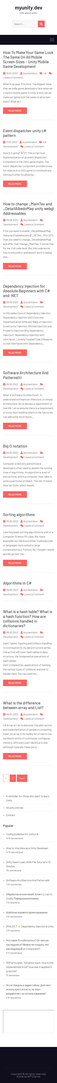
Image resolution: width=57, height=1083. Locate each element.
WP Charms (33, 1076)
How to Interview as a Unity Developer (27, 848)
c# (45, 73)
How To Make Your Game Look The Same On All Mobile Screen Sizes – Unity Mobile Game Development (28, 59)
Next (22, 778)
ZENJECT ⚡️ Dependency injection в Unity (30, 926)
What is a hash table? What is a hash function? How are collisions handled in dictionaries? (27, 618)
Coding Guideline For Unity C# (22, 834)
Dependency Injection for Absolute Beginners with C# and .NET (26, 291)
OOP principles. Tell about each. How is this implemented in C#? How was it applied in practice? (30, 967)
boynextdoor (30, 73)
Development (10, 146)
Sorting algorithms (19, 514)
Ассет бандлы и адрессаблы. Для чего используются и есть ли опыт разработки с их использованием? (28, 989)
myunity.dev (28, 7)
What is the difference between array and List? (23, 705)
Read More (15, 110)
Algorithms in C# (17, 583)
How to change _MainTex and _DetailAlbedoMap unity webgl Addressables (28, 208)
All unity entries (14, 807)
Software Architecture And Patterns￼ (28, 880)
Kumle (20, 1076)
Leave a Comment (13, 77)
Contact (10, 814)
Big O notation (15, 446)
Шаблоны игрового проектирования (26, 912)
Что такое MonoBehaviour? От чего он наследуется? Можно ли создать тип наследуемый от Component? (27, 944)
